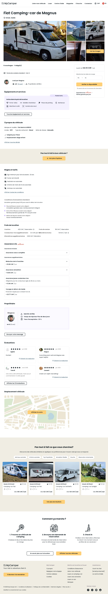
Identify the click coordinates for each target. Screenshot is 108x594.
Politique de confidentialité (41, 587)
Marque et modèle (10, 127)
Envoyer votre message (15, 334)
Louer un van (72, 579)
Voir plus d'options (55, 158)
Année (6, 130)
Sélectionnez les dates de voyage (85, 74)
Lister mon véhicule (38, 3)
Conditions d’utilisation (25, 587)
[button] (97, 3)
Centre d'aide (59, 3)
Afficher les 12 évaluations (16, 383)
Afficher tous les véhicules (69, 553)
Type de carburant (21, 130)
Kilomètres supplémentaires (14, 236)
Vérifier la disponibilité (89, 84)
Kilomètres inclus (45, 233)
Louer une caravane (74, 577)
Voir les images (95, 51)
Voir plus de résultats (54, 502)
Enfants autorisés (34, 457)
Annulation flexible (61, 457)
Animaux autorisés (20, 457)
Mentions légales (56, 587)
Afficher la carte (37, 412)
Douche (72, 457)
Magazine (69, 3)
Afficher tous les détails (12, 142)
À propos (49, 569)
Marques (70, 582)
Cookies (49, 577)
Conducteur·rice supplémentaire (16, 233)
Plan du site (66, 587)
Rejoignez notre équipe (54, 571)
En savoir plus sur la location (40, 553)
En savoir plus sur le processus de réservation (89, 88)
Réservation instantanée (86, 457)
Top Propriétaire (48, 457)
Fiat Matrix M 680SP (24, 127)
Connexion (88, 3)
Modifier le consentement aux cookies (15, 590)
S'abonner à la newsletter (16, 575)
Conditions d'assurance (75, 569)
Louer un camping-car (75, 574)
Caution (7, 229)
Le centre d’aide (97, 574)
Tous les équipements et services (18, 114)
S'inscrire (79, 3)
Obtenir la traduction (27, 359)
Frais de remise (44, 229)
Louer (50, 3)
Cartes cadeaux (51, 574)
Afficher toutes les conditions (14, 192)
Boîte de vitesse (41, 130)
